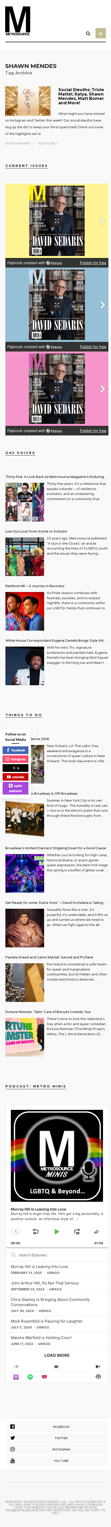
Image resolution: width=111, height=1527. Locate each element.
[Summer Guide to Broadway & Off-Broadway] (24, 819)
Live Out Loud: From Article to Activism (36, 531)
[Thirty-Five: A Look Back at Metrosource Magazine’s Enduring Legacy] (24, 502)
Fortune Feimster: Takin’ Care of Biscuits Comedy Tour (48, 1012)
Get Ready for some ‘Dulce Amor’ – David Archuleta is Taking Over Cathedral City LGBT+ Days (54, 903)
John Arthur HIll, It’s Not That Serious (45, 1283)
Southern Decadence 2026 (27, 739)
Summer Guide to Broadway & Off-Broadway (41, 794)
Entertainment (17, 143)
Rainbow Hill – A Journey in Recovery (35, 586)
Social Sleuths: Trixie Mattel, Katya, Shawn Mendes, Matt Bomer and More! (81, 96)
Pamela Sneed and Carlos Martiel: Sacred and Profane (49, 957)
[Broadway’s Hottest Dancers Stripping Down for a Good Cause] (24, 873)
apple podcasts (15, 788)
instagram (18, 759)
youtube (18, 777)
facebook (18, 750)
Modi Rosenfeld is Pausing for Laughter (47, 1321)
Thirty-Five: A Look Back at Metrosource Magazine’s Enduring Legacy (54, 477)
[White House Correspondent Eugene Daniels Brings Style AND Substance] (24, 666)
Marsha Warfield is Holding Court (41, 1337)
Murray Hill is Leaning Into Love (39, 1266)
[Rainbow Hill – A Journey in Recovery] (24, 611)
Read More (47, 143)
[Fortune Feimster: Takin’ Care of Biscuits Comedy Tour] (24, 1037)
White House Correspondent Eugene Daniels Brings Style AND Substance (55, 641)
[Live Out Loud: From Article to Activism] (24, 556)
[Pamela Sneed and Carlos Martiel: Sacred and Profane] (24, 982)
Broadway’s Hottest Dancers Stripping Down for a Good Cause (55, 848)
